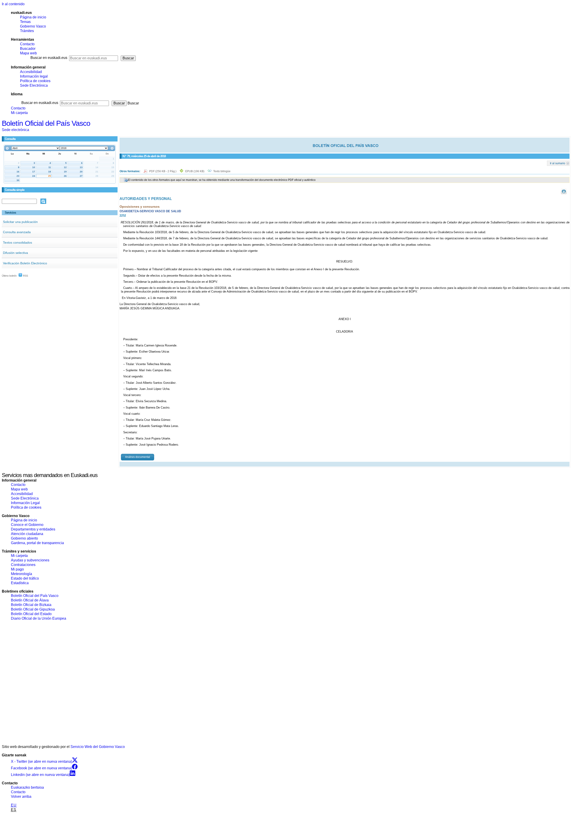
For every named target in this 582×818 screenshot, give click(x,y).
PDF (163, 171)
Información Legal (25, 503)
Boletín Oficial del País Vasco (46, 123)
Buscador (27, 48)
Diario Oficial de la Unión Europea (38, 618)
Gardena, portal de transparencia (37, 543)
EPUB (194, 171)
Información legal (34, 76)
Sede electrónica (15, 130)
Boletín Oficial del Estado (31, 614)
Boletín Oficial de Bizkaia (31, 605)
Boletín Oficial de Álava (30, 600)
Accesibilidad (31, 72)
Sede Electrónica (34, 85)
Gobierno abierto (24, 538)
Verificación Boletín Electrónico (25, 263)
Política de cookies (35, 81)
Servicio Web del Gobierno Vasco (97, 747)
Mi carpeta (19, 113)
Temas (25, 22)
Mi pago (17, 569)
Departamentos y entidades (33, 529)
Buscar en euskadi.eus (48, 58)
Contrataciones (23, 565)
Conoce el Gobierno (27, 525)
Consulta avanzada (17, 232)
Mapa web (28, 53)
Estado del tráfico (25, 578)
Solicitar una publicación (20, 222)
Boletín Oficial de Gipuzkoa (33, 609)
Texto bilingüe (222, 171)
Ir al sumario (557, 163)
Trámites (27, 31)
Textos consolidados (17, 242)
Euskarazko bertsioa (27, 787)
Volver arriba (21, 796)
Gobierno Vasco (33, 26)
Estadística (20, 583)
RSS (25, 275)
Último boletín (9, 275)
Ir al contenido (13, 4)
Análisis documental (137, 457)
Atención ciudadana (27, 534)
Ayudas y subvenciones (30, 560)
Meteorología (21, 574)
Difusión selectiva (15, 253)
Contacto (27, 44)
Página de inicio (33, 17)
